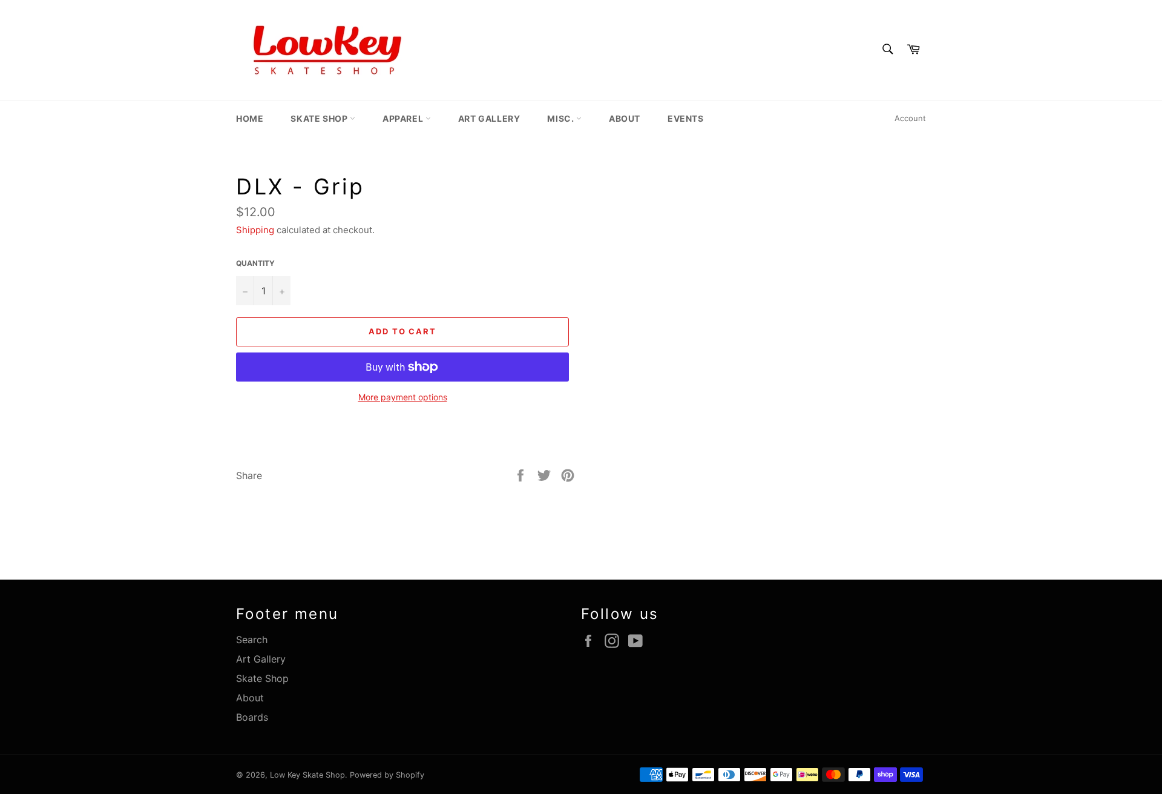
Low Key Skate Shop (307, 774)
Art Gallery (489, 118)
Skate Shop (320, 118)
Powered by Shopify (387, 774)
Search (252, 640)
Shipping (255, 230)
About (624, 118)
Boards (252, 717)
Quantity (255, 263)
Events (686, 118)
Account (910, 118)
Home (249, 118)
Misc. (561, 118)
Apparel (403, 118)
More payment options (402, 397)
